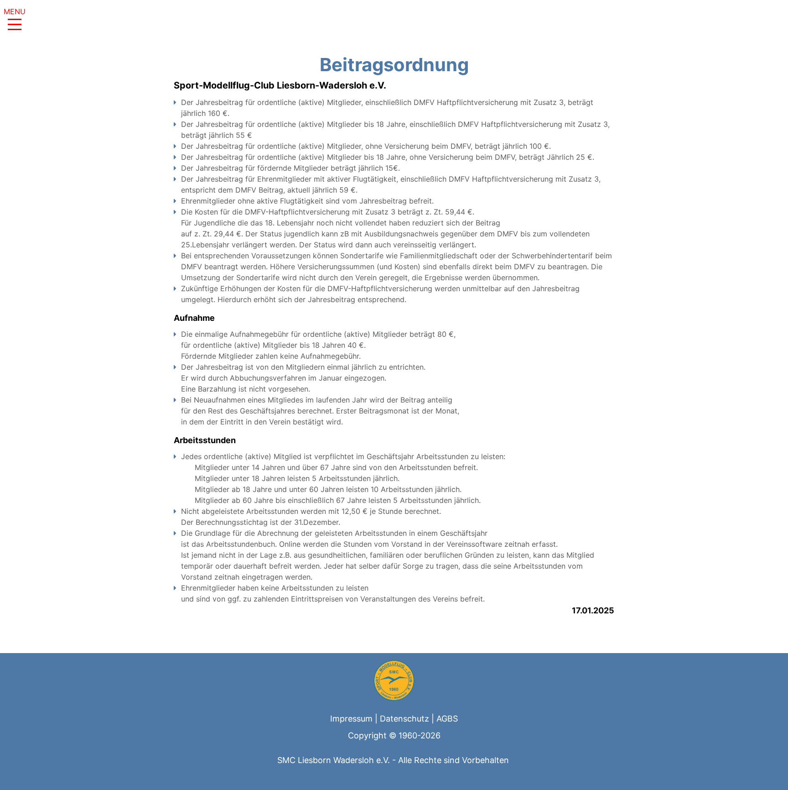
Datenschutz (404, 718)
